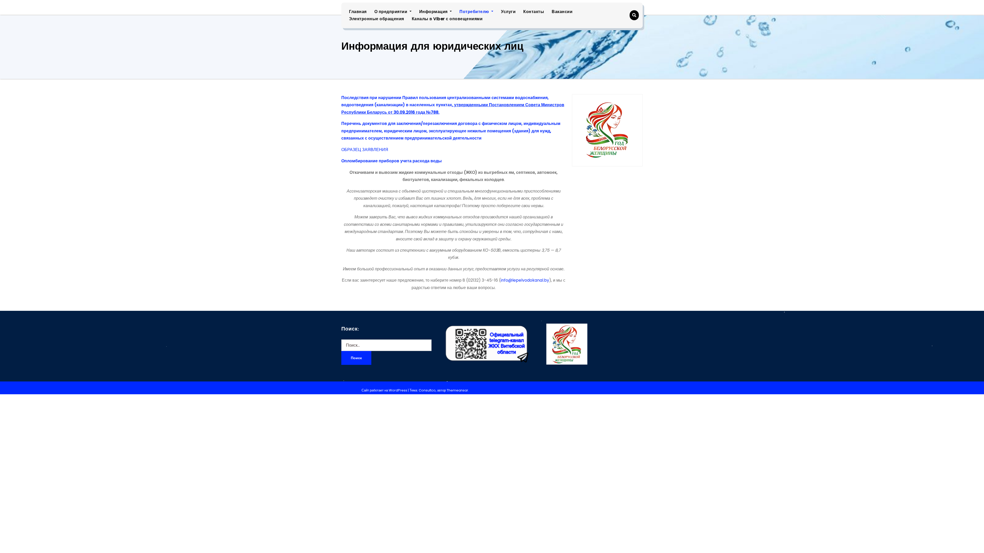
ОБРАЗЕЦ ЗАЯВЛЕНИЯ (364, 150)
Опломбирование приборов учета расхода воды (391, 161)
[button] (634, 15)
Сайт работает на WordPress (385, 390)
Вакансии (562, 12)
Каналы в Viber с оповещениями (447, 19)
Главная (358, 12)
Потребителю (474, 12)
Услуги (508, 12)
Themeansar (457, 390)
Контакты (533, 12)
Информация (434, 12)
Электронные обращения (376, 19)
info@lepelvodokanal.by (525, 280)
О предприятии (391, 12)
